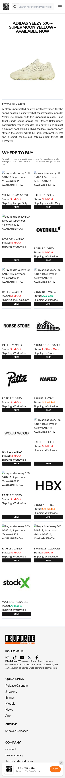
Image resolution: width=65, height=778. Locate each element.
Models (10, 703)
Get (55, 769)
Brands (10, 697)
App (8, 715)
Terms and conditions (19, 761)
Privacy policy (14, 755)
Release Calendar (16, 685)
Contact (10, 749)
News (9, 709)
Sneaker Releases (16, 731)
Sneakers (11, 691)
